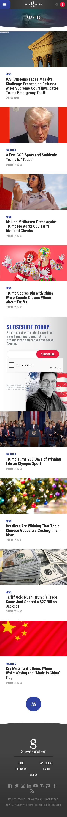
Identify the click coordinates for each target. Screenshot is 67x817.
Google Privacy (45, 389)
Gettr (54, 786)
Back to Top (51, 799)
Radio (46, 769)
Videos (33, 774)
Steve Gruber (33, 746)
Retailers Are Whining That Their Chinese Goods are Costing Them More (33, 530)
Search (57, 4)
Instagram (23, 786)
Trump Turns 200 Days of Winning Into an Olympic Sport (33, 461)
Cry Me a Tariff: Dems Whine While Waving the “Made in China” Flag (33, 673)
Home (21, 763)
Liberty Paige (15, 164)
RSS (32, 791)
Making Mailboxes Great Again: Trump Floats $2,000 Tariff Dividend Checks (31, 226)
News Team (13, 97)
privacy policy (38, 387)
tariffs (33, 4)
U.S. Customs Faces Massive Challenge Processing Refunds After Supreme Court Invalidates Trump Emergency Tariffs (32, 86)
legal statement (49, 387)
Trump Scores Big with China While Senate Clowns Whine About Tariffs (29, 297)
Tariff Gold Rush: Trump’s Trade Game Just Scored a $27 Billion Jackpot (31, 601)
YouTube (36, 786)
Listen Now (62, 4)
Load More (33, 704)
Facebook (10, 786)
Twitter (17, 786)
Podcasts (21, 769)
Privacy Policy (35, 799)
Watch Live (46, 763)
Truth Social (42, 786)
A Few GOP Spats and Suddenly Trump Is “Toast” (31, 157)
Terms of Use (56, 389)
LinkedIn (29, 786)
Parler (48, 786)
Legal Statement (16, 799)
